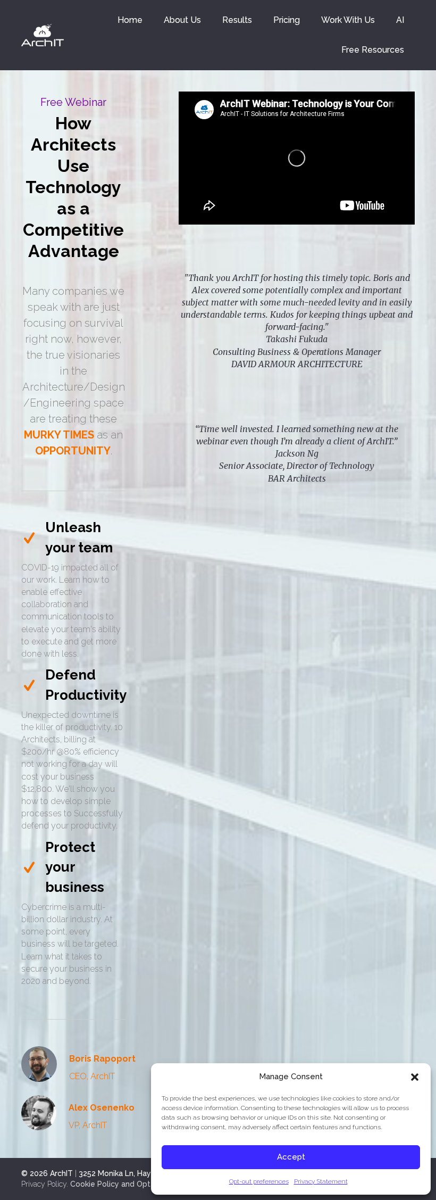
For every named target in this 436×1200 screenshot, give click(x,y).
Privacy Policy (43, 1184)
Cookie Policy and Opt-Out (119, 1184)
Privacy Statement (321, 1181)
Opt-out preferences (259, 1181)
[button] (414, 1077)
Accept (291, 1157)
